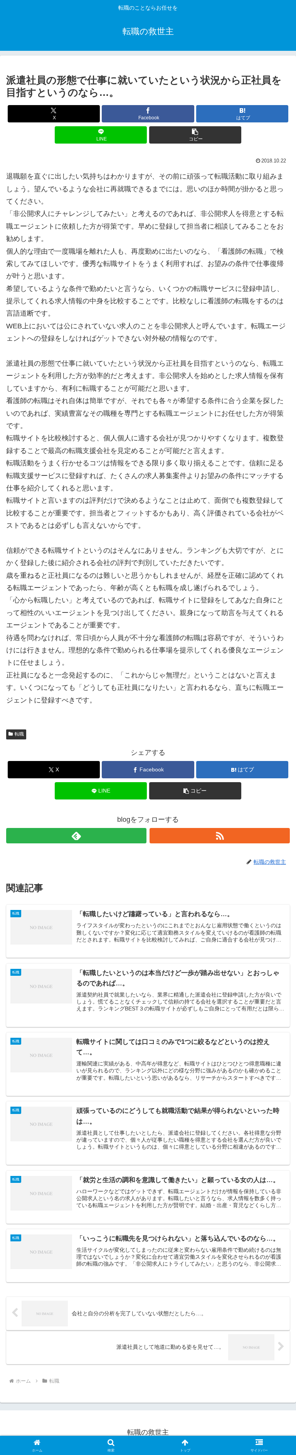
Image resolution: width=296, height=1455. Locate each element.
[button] (195, 135)
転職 (19, 734)
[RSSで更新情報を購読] (220, 835)
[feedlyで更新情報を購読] (76, 835)
